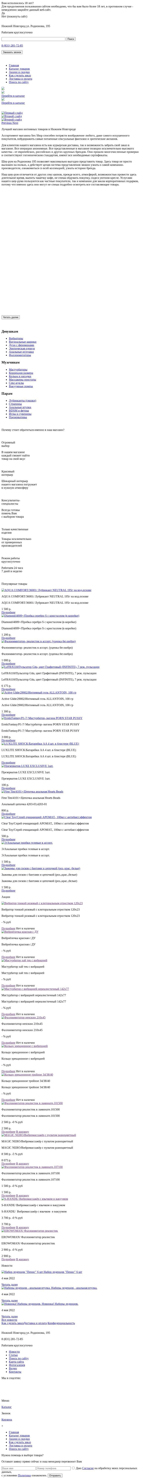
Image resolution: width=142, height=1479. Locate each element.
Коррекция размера (21, 372)
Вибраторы (16, 338)
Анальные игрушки (21, 351)
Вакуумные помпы (21, 386)
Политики (24, 1475)
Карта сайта (16, 1361)
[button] (6, 122)
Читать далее (10, 317)
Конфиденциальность (61, 1323)
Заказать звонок (12, 52)
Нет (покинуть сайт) (14, 16)
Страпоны (15, 403)
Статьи (13, 1355)
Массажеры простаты (22, 379)
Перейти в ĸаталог (13, 95)
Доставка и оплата (20, 78)
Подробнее (8, 612)
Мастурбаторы (18, 369)
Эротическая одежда (22, 348)
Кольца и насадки (20, 376)
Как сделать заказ (20, 75)
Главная (14, 65)
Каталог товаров (19, 68)
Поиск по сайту (19, 82)
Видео (13, 1368)
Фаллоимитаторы (20, 355)
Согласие (88, 1468)
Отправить (55, 1475)
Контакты (15, 1371)
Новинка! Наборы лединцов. (60, 1303)
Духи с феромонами (21, 345)
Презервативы (18, 417)
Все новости (9, 1319)
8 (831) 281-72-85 (12, 45)
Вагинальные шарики (22, 341)
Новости (14, 1351)
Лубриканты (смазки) (22, 400)
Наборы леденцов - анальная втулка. (74, 1287)
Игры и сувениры (20, 413)
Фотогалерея (17, 1365)
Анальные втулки (20, 407)
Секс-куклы (16, 382)
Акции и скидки (19, 72)
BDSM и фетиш (19, 410)
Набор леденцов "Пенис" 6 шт (63, 1271)
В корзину (22, 1131)
